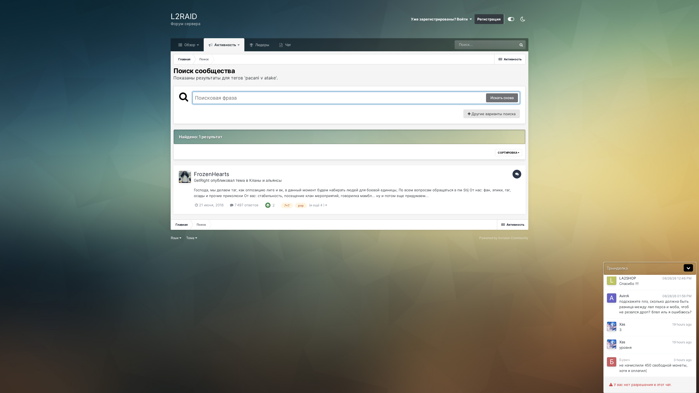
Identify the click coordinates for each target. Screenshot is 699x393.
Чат (287, 45)
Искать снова (502, 98)
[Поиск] (521, 44)
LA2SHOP (627, 278)
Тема (190, 238)
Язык (175, 238)
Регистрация (489, 19)
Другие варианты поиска (493, 114)
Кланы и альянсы (265, 180)
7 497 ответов (245, 205)
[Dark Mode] (522, 19)
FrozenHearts (211, 174)
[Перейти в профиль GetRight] (185, 177)
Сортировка (508, 152)
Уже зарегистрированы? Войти (440, 19)
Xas (622, 324)
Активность (225, 45)
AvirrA (624, 296)
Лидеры (261, 45)
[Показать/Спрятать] (688, 268)
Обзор (189, 45)
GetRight (201, 180)
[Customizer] (511, 19)
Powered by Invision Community (503, 238)
